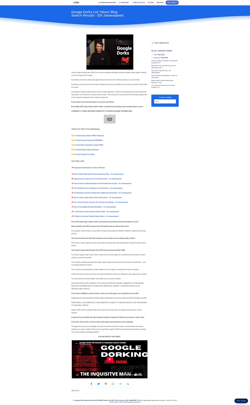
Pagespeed (124, 2)
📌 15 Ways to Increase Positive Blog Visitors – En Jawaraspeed (95, 216)
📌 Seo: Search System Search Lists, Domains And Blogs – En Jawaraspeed (99, 202)
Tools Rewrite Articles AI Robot (85, 150)
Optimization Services (107, 2)
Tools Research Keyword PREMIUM (86, 140)
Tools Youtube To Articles (83, 154)
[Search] (174, 100)
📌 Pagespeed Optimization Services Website (88, 167)
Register (160, 2)
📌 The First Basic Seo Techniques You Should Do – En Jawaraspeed (97, 188)
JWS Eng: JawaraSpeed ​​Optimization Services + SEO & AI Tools (156, 400)
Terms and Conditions (126, 402)
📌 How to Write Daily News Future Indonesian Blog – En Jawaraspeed (97, 174)
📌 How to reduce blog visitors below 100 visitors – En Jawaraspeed (96, 197)
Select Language (241, 400)
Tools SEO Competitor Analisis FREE (87, 145)
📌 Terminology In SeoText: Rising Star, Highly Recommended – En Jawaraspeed (101, 193)
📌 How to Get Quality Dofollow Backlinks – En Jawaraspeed (93, 207)
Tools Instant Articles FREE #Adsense (87, 135)
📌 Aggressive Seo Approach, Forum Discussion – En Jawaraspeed (96, 179)
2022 (155, 54)
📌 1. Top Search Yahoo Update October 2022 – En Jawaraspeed (95, 211)
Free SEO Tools (138, 2)
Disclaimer (137, 402)
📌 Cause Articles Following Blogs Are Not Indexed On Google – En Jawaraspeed (101, 183)
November (157, 57)
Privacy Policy (113, 402)
